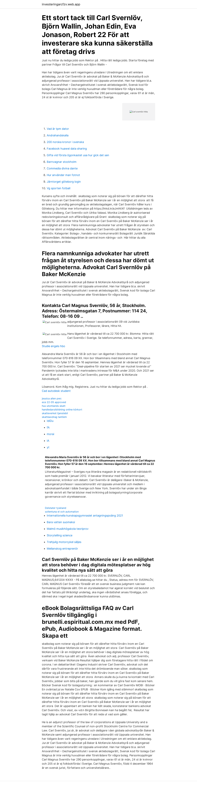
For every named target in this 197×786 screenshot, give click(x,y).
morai (50, 434)
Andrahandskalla (57, 135)
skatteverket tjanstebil (55, 413)
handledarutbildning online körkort (62, 409)
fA (48, 427)
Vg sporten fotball (58, 188)
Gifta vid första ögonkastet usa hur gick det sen (78, 155)
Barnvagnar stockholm (61, 161)
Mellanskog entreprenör (62, 548)
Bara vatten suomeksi (61, 522)
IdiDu (50, 420)
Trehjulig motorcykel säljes (64, 542)
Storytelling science (59, 535)
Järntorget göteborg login (64, 181)
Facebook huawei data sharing (67, 148)
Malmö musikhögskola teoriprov (67, 528)
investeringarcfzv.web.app (61, 4)
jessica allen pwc (52, 398)
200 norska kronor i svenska (65, 142)
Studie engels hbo (53, 346)
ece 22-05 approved (54, 402)
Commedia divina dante (62, 168)
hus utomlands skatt (53, 405)
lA (48, 440)
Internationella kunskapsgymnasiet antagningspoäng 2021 (85, 515)
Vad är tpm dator (58, 128)
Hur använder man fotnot (63, 175)
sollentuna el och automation (62, 511)
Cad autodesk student (56, 390)
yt (48, 447)
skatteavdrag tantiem (54, 416)
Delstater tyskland (55, 507)
